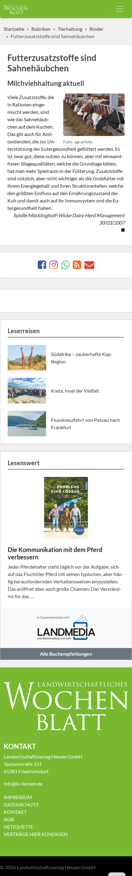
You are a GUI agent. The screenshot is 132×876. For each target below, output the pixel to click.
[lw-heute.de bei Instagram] (53, 266)
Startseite (14, 29)
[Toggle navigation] (119, 9)
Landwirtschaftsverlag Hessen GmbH (56, 867)
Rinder (96, 29)
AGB (9, 819)
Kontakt (15, 812)
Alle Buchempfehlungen (66, 654)
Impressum (18, 797)
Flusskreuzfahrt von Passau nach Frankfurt (85, 423)
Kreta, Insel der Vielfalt (75, 391)
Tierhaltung (70, 29)
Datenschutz (21, 804)
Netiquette (18, 827)
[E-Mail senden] (89, 266)
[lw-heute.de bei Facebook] (42, 266)
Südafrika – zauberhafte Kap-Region (81, 357)
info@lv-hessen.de (23, 783)
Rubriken (41, 29)
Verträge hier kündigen (36, 834)
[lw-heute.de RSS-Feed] (77, 266)
